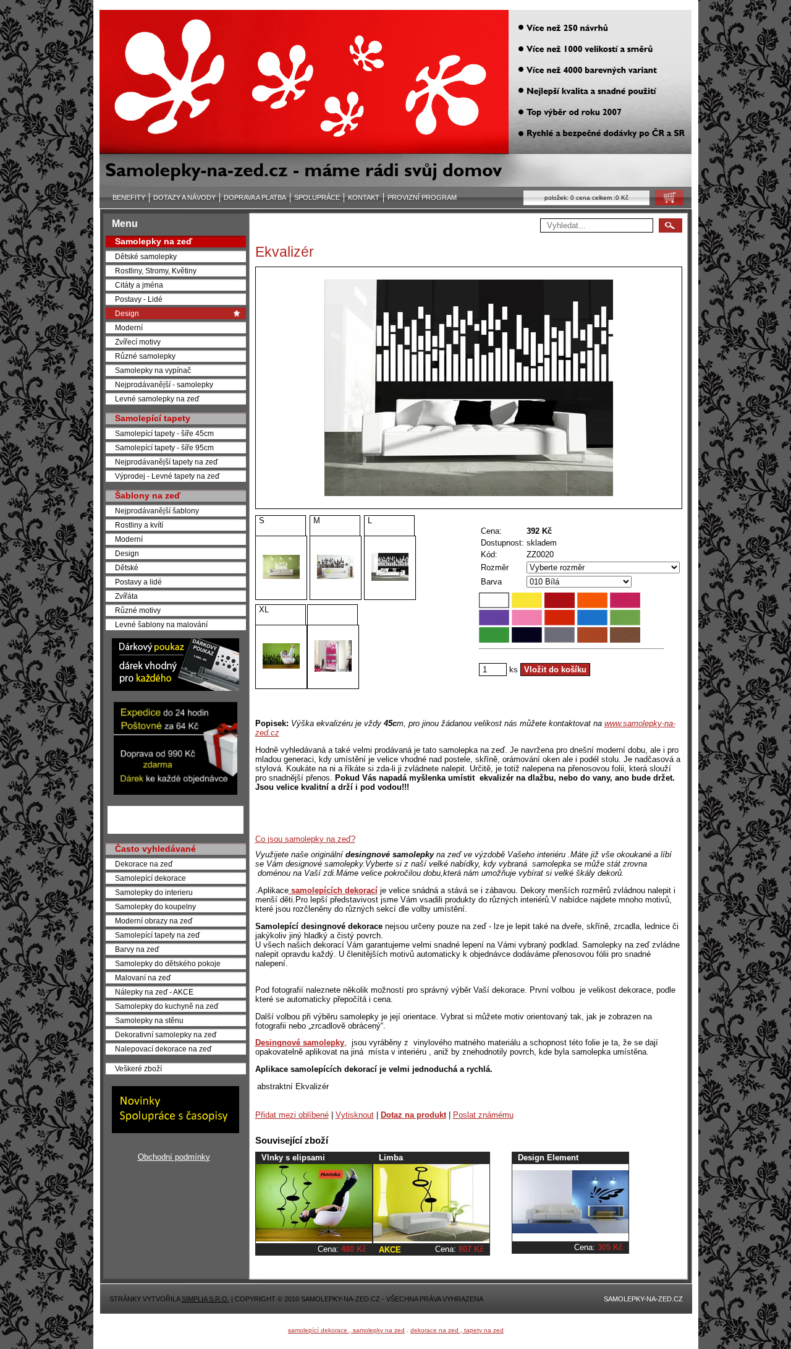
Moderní (129, 327)
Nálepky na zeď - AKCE (154, 992)
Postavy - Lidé (139, 299)
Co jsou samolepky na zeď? (305, 839)
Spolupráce (317, 197)
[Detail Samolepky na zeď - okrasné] (431, 1238)
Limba (391, 1157)
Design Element (548, 1157)
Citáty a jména (139, 285)
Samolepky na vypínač (153, 370)
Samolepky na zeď (153, 241)
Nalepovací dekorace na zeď (163, 1049)
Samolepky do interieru (154, 892)
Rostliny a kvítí (139, 525)
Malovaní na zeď (143, 978)
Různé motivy (138, 610)
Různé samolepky (145, 356)
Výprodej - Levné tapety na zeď (167, 476)
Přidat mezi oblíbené (292, 1115)
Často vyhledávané (155, 849)
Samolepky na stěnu (149, 1020)
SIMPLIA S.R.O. (205, 1299)
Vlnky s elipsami (293, 1157)
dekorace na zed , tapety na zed (457, 1330)
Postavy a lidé (138, 582)
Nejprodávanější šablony (157, 511)
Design (127, 313)
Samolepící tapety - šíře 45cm (164, 433)
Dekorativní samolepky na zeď (165, 1034)
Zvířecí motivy (138, 342)
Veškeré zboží (138, 1068)
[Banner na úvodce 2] (175, 792)
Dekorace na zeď (143, 864)
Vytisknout (355, 1115)
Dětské (126, 567)
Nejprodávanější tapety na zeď (166, 462)
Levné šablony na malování (161, 624)
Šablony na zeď (147, 495)
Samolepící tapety (152, 418)
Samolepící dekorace (150, 878)
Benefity (128, 197)
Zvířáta (126, 596)
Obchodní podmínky (174, 1157)
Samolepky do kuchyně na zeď (166, 1006)
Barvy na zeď (137, 949)
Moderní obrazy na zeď (153, 921)
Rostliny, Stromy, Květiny (156, 271)
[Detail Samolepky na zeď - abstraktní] (570, 1230)
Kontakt (363, 197)
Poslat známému (483, 1115)
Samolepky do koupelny (155, 906)
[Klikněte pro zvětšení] (468, 388)
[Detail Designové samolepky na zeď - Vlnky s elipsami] (314, 1238)
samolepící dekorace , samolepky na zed (346, 1330)
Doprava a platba (255, 197)
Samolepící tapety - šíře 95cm (164, 447)
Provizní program (422, 197)
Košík (665, 200)
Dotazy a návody (184, 197)
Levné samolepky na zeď (157, 399)
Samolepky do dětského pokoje (168, 963)
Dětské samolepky (146, 256)
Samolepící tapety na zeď (157, 935)
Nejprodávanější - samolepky (164, 384)
